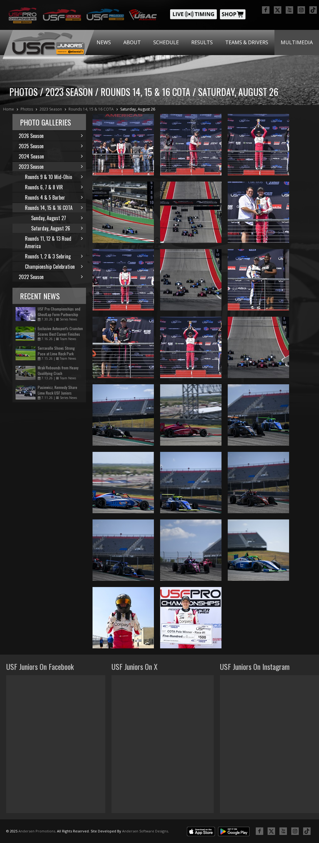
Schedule (166, 42)
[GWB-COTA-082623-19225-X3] (258, 550)
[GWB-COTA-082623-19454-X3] (258, 415)
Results (202, 42)
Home (8, 109)
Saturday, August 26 (137, 109)
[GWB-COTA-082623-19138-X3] (123, 144)
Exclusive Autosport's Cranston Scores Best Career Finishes (60, 331)
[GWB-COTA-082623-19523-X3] (190, 482)
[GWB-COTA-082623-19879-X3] (190, 212)
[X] (277, 10)
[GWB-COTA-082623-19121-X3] (258, 144)
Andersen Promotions (36, 831)
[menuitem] (103, 42)
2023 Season (51, 109)
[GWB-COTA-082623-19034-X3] (258, 279)
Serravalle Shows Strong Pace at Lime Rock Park (56, 350)
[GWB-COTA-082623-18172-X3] (190, 617)
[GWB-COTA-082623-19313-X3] (190, 415)
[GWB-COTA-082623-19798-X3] (123, 212)
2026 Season (31, 136)
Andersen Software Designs (145, 831)
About (132, 42)
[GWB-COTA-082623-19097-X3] (123, 279)
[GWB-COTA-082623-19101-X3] (190, 347)
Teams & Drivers (246, 42)
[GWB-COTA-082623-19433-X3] (258, 482)
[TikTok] (313, 10)
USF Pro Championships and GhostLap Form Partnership (59, 311)
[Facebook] (265, 10)
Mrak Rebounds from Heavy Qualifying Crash (58, 370)
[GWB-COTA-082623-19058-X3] (123, 347)
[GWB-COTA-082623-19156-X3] (190, 144)
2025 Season (31, 146)
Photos (27, 109)
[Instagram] (301, 10)
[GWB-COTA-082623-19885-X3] (190, 279)
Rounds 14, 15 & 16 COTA (91, 109)
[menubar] (204, 42)
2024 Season (31, 156)
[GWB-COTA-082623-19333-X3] (123, 482)
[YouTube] (289, 10)
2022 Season (31, 277)
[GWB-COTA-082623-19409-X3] (190, 550)
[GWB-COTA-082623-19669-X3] (123, 415)
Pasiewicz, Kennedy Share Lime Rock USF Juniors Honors (57, 393)
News (104, 42)
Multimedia (297, 42)
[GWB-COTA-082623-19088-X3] (258, 212)
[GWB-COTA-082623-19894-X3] (258, 347)
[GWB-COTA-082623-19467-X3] (123, 550)
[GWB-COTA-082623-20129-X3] (123, 617)
